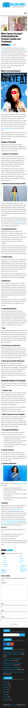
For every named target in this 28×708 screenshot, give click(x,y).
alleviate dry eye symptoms (21, 483)
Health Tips (10, 550)
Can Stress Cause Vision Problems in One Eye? (4, 571)
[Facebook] (4, 644)
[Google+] (12, 644)
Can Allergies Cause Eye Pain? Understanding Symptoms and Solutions (23, 568)
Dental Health (6, 687)
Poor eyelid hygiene (20, 221)
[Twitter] (8, 644)
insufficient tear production (16, 509)
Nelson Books (13, 705)
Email (2, 610)
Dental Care (5, 684)
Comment (3, 583)
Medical (4, 692)
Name (2, 603)
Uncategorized (6, 699)
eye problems (15, 553)
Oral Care (5, 694)
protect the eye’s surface (6, 128)
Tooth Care (5, 697)
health (20, 553)
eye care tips (8, 553)
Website (3, 617)
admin (14, 44)
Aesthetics (5, 681)
